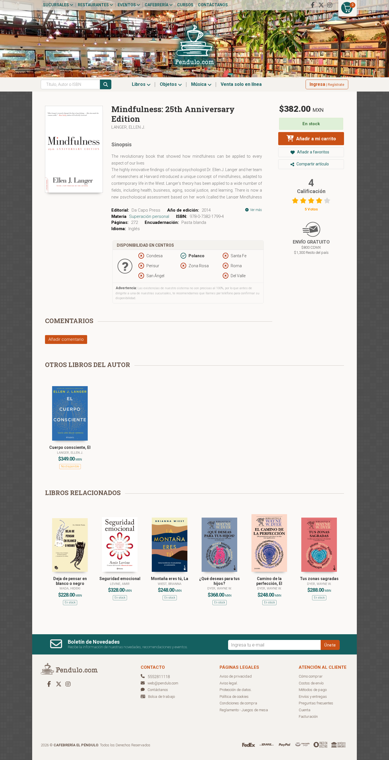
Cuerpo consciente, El (70, 447)
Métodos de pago (313, 690)
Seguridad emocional (119, 578)
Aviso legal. (229, 683)
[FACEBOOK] (312, 5)
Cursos (185, 5)
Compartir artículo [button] (312, 164)
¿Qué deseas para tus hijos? (219, 581)
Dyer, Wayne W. (219, 588)
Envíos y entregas (313, 696)
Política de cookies (234, 696)
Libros (139, 84)
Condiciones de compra (238, 703)
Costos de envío (311, 683)
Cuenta (304, 710)
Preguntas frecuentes (316, 703)
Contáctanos (213, 5)
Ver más (255, 210)
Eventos (127, 5)
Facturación (308, 716)
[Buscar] (105, 84)
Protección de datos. (236, 690)
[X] (321, 5)
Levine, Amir (120, 584)
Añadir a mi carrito (315, 138)
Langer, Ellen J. (128, 127)
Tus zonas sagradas (319, 578)
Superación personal (149, 216)
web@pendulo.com (163, 683)
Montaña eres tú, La (169, 578)
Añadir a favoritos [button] (312, 152)
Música (199, 84)
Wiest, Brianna (169, 584)
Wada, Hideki (70, 588)
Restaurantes (94, 5)
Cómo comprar (311, 676)
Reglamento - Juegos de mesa (244, 710)
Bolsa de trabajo (161, 696)
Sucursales (56, 5)
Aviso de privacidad (236, 676)
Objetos (169, 84)
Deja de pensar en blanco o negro (70, 581)
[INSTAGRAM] (329, 5)
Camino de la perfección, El (269, 581)
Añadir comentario (66, 339)
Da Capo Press (146, 210)
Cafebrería (157, 5)
